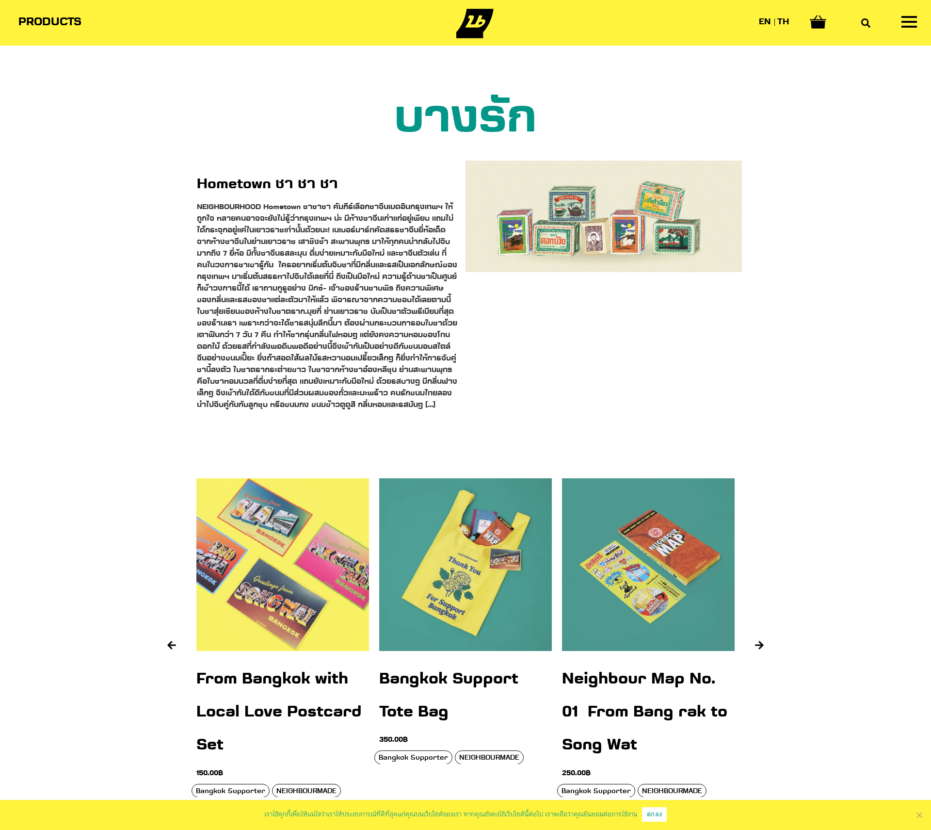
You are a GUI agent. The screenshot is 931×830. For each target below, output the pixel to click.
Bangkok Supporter (230, 758)
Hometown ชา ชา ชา (267, 184)
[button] (172, 645)
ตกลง (654, 814)
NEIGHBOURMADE (306, 758)
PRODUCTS (49, 22)
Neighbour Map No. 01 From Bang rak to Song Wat (462, 712)
